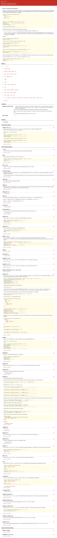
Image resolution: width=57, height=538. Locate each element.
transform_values (32, 97)
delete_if (12, 71)
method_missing (13, 84)
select (5, 95)
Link (53, 127)
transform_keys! (26, 97)
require (13, 11)
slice (11, 95)
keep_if (5, 81)
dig (15, 71)
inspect (5, 79)
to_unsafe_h (9, 97)
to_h (5, 97)
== (4, 66)
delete (9, 71)
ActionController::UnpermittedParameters (27, 33)
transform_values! (39, 97)
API (29, 113)
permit (17, 11)
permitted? (16, 89)
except (12, 73)
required (14, 92)
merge (5, 84)
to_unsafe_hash (14, 97)
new (5, 87)
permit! (8, 89)
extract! (15, 73)
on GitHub (9, 144)
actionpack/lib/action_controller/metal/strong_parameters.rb (9, 4)
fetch (5, 76)
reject (5, 92)
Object (14, 3)
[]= (8, 66)
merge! (8, 84)
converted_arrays (7, 68)
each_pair (8, 73)
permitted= (12, 89)
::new (7, 199)
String (32, 111)
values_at (6, 100)
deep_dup (6, 71)
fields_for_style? (9, 76)
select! (8, 95)
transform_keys (20, 97)
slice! (14, 95)
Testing (4, 175)
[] (6, 66)
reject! (8, 92)
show (6, 144)
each (5, 73)
